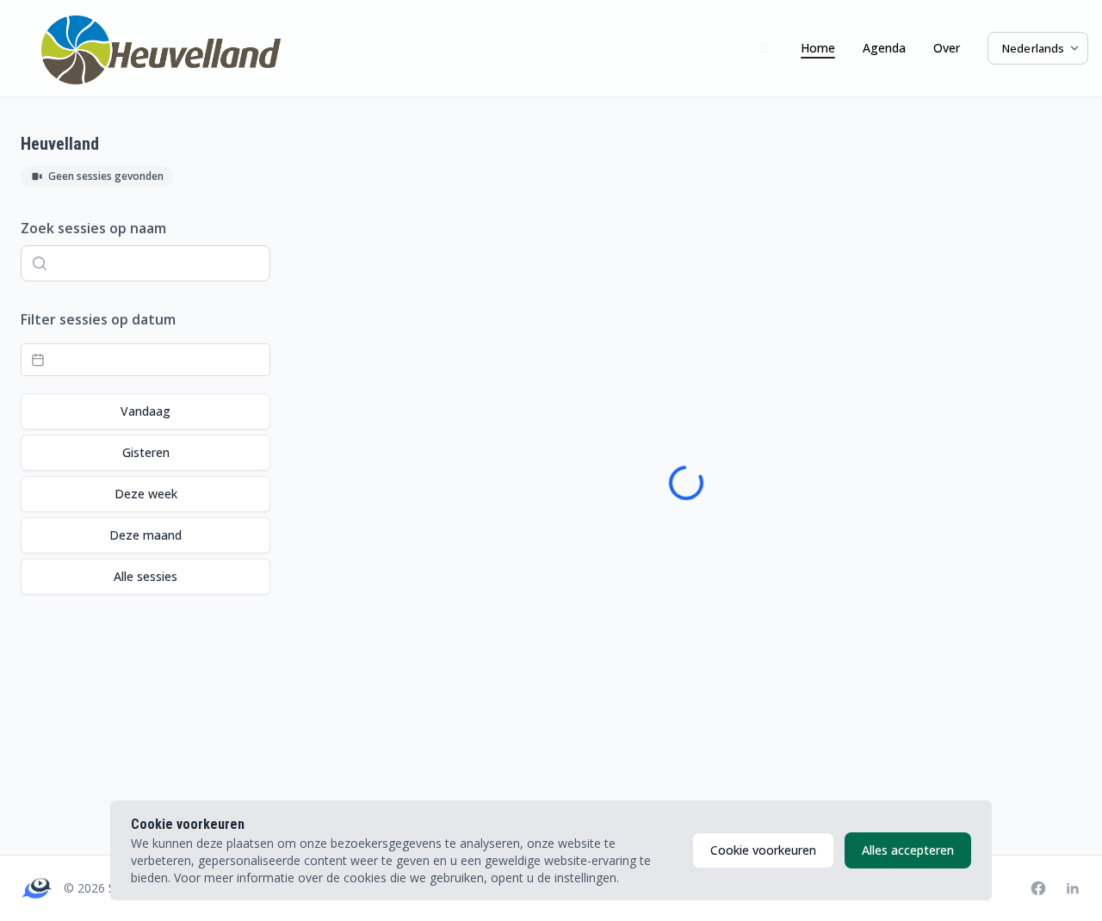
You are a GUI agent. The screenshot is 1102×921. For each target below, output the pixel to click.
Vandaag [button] (145, 411)
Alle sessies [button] (145, 576)
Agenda (884, 48)
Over (946, 48)
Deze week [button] (146, 493)
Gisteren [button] (146, 452)
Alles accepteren (908, 850)
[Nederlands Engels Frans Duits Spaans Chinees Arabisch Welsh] (1037, 48)
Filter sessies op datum (98, 319)
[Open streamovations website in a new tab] (37, 888)
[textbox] (145, 359)
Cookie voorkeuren (763, 850)
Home (818, 48)
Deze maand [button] (145, 535)
